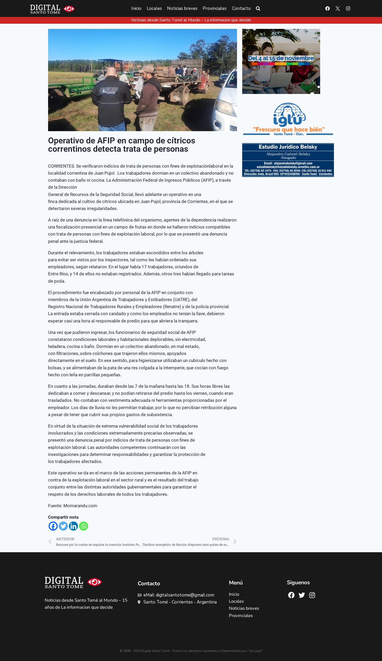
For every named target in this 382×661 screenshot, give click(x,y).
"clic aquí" (255, 651)
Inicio (136, 8)
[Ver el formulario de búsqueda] (258, 8)
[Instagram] (348, 8)
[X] (337, 8)
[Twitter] (63, 526)
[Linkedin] (73, 526)
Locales (154, 8)
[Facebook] (327, 8)
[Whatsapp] (83, 526)
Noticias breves (182, 8)
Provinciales (215, 8)
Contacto (241, 8)
